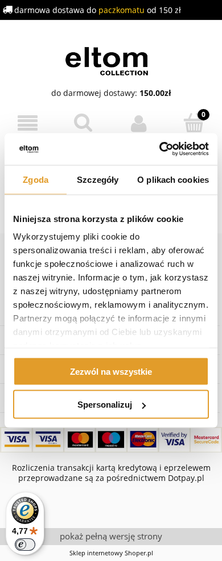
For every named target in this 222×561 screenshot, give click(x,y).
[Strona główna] (111, 59)
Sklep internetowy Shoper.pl (111, 553)
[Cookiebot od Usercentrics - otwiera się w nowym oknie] (159, 149)
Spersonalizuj (104, 404)
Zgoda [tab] (35, 179)
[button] (28, 123)
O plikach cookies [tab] (173, 179)
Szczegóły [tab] (97, 179)
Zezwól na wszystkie (111, 371)
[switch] (25, 544)
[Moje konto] (139, 123)
